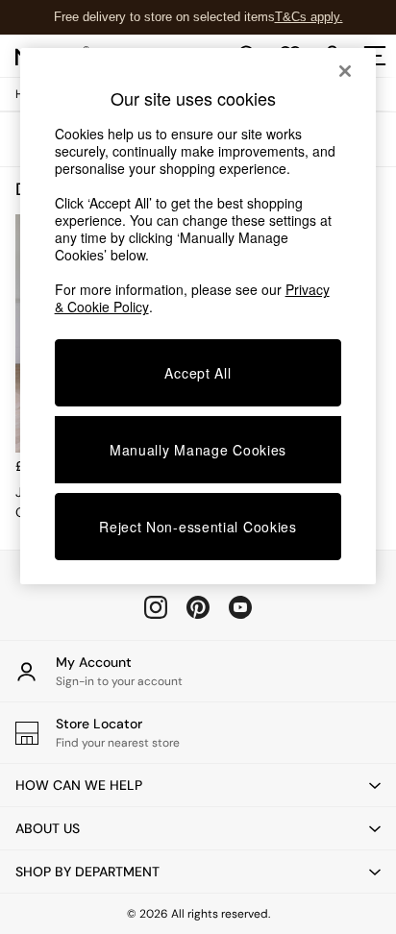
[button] (198, 785)
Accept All (197, 372)
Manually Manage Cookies (198, 449)
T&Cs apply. (309, 17)
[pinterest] (198, 607)
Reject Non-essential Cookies (198, 526)
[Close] (345, 71)
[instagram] (156, 607)
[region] (198, 316)
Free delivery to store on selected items (164, 17)
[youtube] (240, 607)
